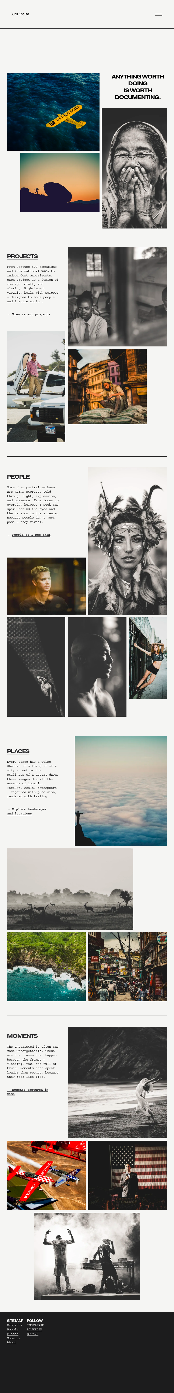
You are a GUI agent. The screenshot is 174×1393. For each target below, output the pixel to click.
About (12, 1342)
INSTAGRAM (35, 1325)
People (12, 1329)
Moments (13, 1338)
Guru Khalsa (19, 14)
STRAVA (32, 1334)
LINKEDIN (34, 1329)
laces (13, 1334)
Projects (14, 1325)
